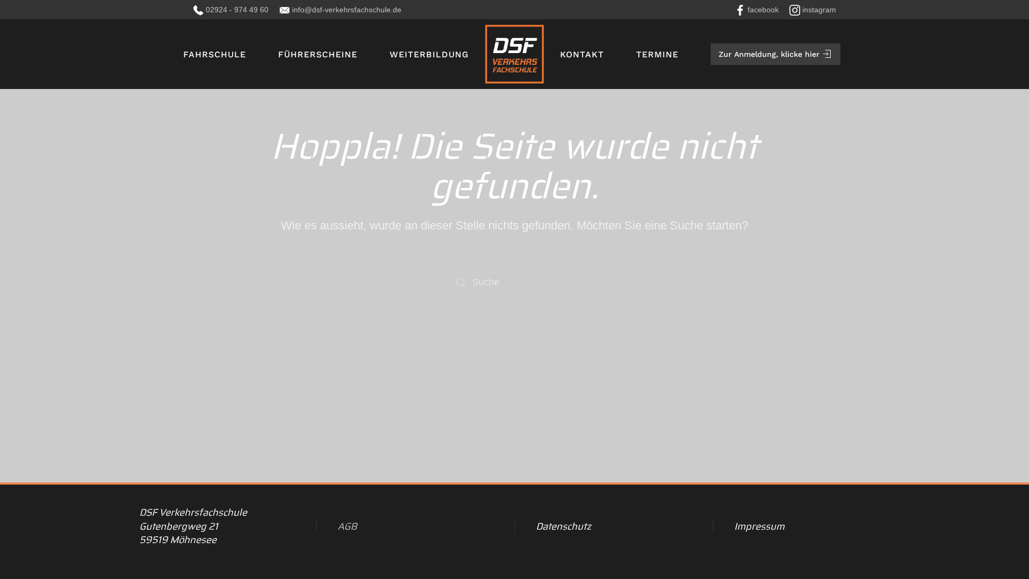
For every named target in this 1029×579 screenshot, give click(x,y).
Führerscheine (317, 54)
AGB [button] (347, 526)
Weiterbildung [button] (429, 54)
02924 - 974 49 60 (237, 9)
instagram (819, 9)
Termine (657, 54)
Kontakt (582, 54)
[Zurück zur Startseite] (514, 54)
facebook (763, 9)
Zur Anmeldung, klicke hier (769, 54)
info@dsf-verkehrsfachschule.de (346, 9)
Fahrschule (214, 54)
